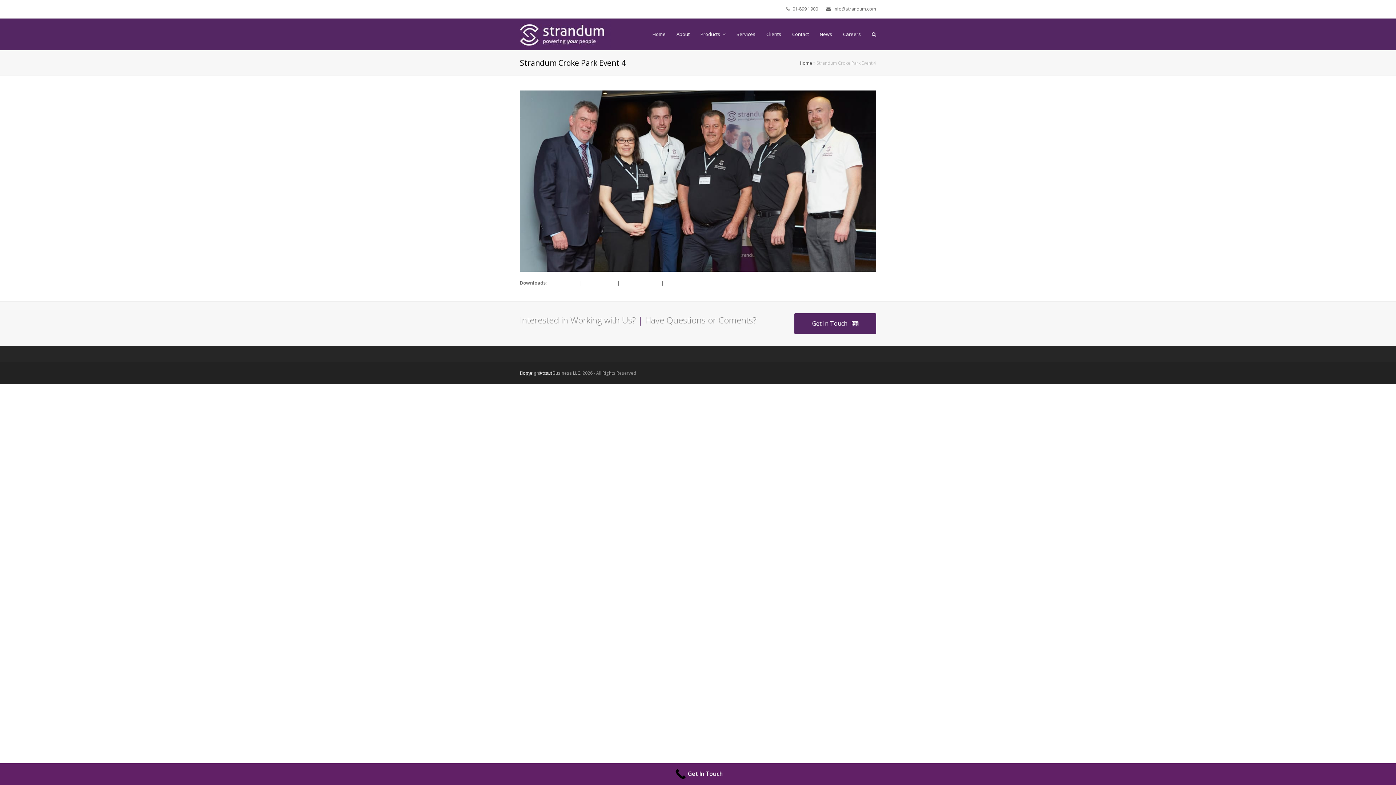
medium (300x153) (640, 282)
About (545, 373)
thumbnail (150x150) (687, 282)
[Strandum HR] (565, 34)
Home (806, 63)
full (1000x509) (563, 282)
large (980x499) (599, 282)
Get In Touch (829, 323)
